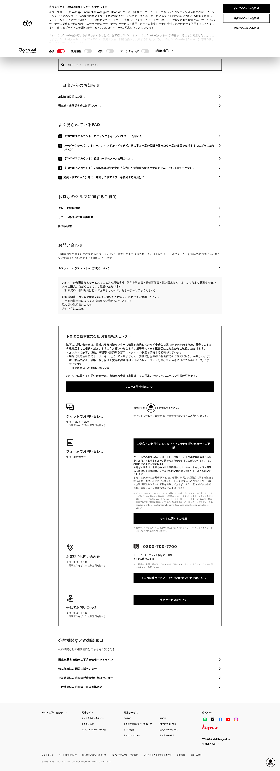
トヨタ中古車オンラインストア (138, 724)
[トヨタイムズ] (210, 727)
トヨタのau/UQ (167, 735)
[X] (212, 719)
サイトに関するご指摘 (173, 518)
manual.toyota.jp (94, 12)
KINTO (163, 718)
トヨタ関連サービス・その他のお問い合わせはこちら (173, 577)
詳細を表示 (162, 50)
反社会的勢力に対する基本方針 (157, 755)
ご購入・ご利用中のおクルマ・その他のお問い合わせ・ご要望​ (173, 445)
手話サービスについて (173, 599)
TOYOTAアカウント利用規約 (125, 755)
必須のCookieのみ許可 (246, 28)
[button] (270, 762)
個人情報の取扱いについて (94, 755)
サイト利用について (68, 755)
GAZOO (127, 718)
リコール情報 (196, 755)
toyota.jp (75, 12)
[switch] (88, 51)
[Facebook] (220, 719)
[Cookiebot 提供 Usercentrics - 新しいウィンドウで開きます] (27, 50)
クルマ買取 (129, 729)
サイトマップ (47, 755)
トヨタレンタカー (132, 735)
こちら (190, 282)
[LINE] (204, 719)
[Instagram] (236, 719)
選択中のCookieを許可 (246, 18)
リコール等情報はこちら (140, 386)
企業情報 (181, 755)
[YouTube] (228, 719)
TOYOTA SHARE (168, 724)
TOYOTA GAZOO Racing (94, 729)
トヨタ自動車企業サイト (93, 718)
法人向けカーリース (169, 729)
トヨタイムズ (88, 724)
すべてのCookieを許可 (246, 8)
